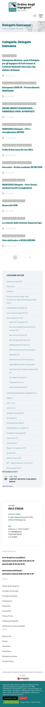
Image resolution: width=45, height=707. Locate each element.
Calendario (6, 646)
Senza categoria (12, 468)
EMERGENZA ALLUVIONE (16, 428)
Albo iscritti (6, 636)
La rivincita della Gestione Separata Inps (22, 222)
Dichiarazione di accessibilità (13, 626)
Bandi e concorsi (13, 281)
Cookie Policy (35, 702)
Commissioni (7, 601)
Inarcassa (32, 83)
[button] (35, 15)
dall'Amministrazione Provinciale (21, 350)
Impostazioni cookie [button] (10, 698)
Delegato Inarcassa (9, 55)
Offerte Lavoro (12, 458)
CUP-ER (10, 408)
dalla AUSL (13, 355)
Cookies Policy (8, 661)
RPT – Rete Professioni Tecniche (19, 463)
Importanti (11, 438)
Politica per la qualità (10, 621)
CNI (8, 291)
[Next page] (30, 257)
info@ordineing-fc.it (21, 517)
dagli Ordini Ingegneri (17, 322)
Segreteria (6, 606)
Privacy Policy (7, 616)
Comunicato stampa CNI (16, 313)
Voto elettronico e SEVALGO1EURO (18, 240)
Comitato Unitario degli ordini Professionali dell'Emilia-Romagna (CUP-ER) (22, 299)
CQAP (9, 398)
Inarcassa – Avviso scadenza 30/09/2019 (22, 167)
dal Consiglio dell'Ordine (18, 340)
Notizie (5, 641)
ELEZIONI (10, 418)
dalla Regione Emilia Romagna (20, 364)
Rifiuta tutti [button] (23, 698)
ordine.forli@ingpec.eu (17, 520)
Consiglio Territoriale (10, 591)
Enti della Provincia (16, 377)
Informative (6, 611)
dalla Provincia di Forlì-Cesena (20, 359)
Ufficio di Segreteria (16, 387)
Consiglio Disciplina (9, 596)
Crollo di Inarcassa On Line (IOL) (17, 149)
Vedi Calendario (7, 486)
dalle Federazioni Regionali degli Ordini (23, 369)
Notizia (28, 124)
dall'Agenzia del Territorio (18, 345)
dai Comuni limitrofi (16, 335)
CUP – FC (10, 403)
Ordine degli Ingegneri (10, 586)
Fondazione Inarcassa (15, 433)
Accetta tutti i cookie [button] (11, 702)
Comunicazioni (7, 83)
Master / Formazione (14, 448)
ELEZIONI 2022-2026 (14, 423)
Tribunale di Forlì (15, 382)
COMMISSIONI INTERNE (15, 308)
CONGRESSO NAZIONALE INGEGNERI (21, 393)
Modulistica (6, 651)
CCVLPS (10, 286)
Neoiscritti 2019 (9, 205)
